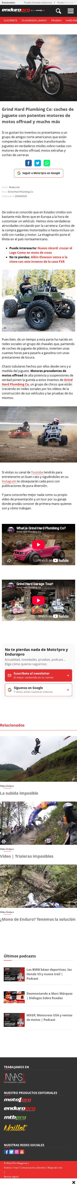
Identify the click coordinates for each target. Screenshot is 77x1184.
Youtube (37, 472)
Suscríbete (10, 20)
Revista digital (11, 1176)
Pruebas (56, 20)
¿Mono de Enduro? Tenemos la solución (38, 919)
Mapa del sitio (55, 1167)
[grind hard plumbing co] (38, 461)
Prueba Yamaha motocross (38, 2)
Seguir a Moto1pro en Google (41, 173)
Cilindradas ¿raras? (34, 20)
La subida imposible (19, 793)
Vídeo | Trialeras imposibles (26, 856)
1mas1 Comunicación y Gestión (29, 1167)
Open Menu (70, 11)
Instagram (9, 481)
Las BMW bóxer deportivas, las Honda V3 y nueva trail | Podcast (49, 974)
